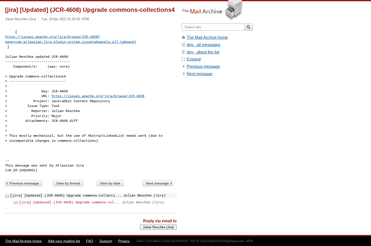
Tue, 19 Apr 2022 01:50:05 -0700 (65, 19)
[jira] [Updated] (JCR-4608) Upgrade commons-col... (69, 202)
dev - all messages (203, 45)
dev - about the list (203, 52)
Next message (157, 183)
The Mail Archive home (207, 37)
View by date (110, 183)
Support (105, 241)
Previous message (24, 183)
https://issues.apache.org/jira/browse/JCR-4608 (97, 96)
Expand (194, 59)
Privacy (124, 241)
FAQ (89, 241)
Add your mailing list (64, 241)
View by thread (68, 183)
